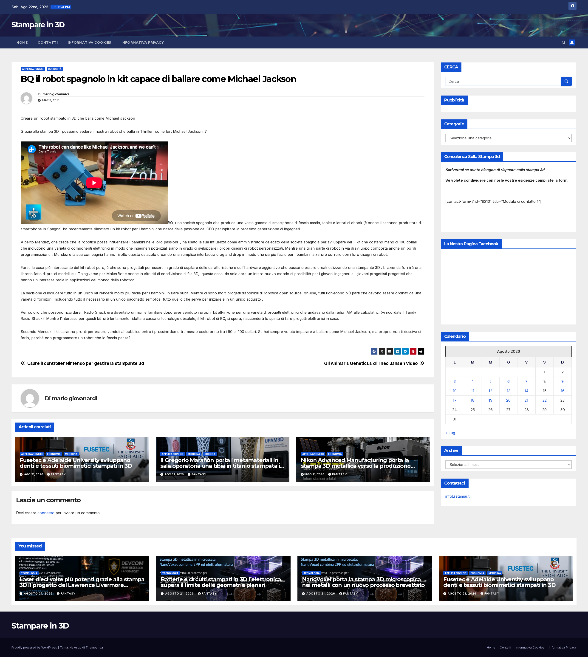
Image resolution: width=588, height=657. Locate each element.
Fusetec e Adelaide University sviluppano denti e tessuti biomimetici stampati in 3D (76, 463)
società (209, 454)
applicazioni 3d (33, 69)
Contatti (48, 42)
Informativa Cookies (89, 42)
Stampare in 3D (37, 24)
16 (563, 391)
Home (22, 42)
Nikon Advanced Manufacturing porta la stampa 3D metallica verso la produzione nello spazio (356, 466)
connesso (45, 512)
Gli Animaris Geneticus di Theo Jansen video (371, 363)
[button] (563, 42)
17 (455, 400)
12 (490, 391)
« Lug (450, 433)
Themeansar (95, 647)
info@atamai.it (457, 496)
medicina (71, 454)
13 (508, 391)
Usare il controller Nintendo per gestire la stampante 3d (85, 363)
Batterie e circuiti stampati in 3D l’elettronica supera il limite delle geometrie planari (221, 582)
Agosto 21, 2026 (39, 593)
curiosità (55, 69)
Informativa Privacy (143, 42)
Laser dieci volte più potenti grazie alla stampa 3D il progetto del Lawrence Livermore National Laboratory (82, 585)
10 (455, 391)
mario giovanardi (55, 94)
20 (508, 400)
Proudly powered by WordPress (34, 647)
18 (473, 400)
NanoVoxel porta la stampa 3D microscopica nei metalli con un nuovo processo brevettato (363, 582)
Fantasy (58, 474)
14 (526, 391)
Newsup (75, 647)
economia (54, 454)
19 (490, 400)
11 (472, 391)
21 (526, 400)
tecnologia (29, 573)
